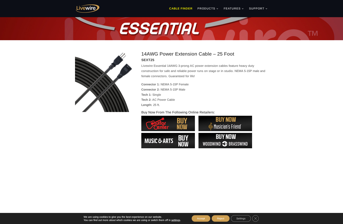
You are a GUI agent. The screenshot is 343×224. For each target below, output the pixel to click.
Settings (240, 218)
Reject (220, 218)
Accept (201, 218)
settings (175, 220)
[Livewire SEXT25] (105, 111)
